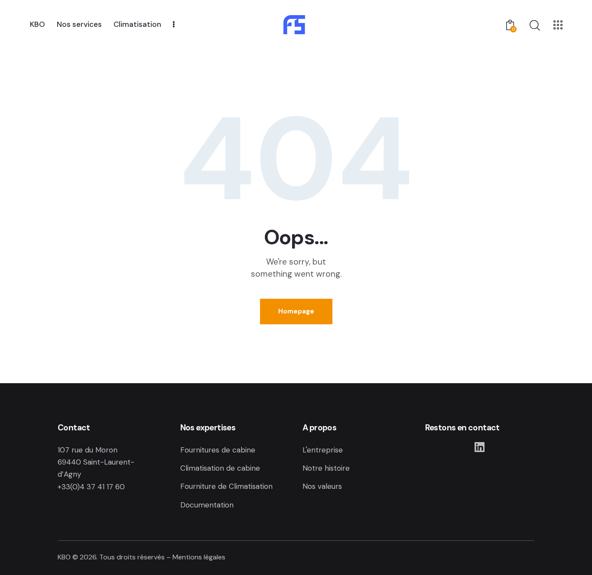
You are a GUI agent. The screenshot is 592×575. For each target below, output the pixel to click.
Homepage (296, 311)
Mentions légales (198, 557)
